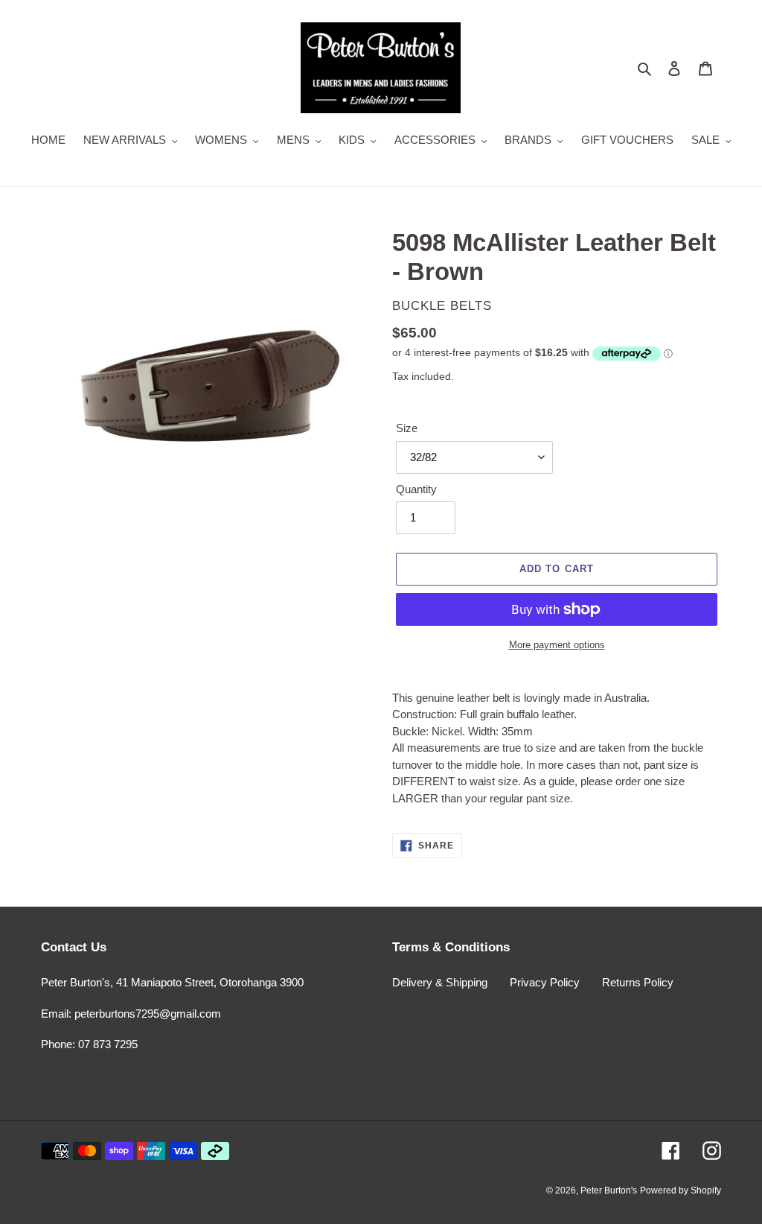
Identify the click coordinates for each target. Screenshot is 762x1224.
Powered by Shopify (680, 1190)
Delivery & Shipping (439, 982)
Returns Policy (637, 982)
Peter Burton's (608, 1190)
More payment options (557, 644)
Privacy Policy (545, 982)
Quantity (416, 489)
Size (406, 428)
